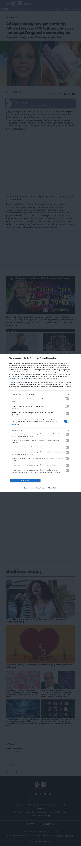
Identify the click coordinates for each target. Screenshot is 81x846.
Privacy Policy (52, 488)
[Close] (77, 358)
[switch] (66, 398)
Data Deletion (28, 488)
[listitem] (40, 394)
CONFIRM (25, 480)
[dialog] (40, 423)
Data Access (40, 488)
